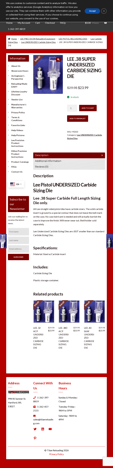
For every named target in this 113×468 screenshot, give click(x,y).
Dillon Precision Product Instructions (19, 154)
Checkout (50, 22)
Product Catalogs (20, 162)
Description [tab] (41, 155)
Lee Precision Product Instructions (17, 143)
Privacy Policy (18, 112)
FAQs (63, 22)
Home (9, 22)
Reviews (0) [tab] (41, 166)
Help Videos (17, 130)
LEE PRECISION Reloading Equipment (37, 39)
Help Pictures (18, 135)
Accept (92, 11)
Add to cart (88, 108)
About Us (15, 66)
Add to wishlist (78, 118)
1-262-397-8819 (16, 29)
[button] (58, 59)
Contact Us (17, 171)
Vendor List (17, 99)
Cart (37, 22)
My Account (24, 22)
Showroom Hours (19, 71)
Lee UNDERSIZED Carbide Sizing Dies (38, 42)
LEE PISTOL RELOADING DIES (73, 39)
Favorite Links (18, 125)
